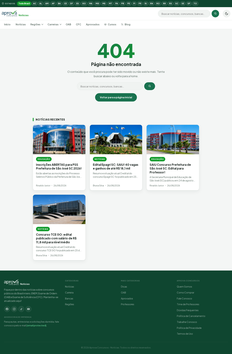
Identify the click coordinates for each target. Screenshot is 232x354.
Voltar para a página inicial (116, 97)
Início (7, 24)
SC (176, 3)
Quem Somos (184, 286)
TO (195, 3)
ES (77, 3)
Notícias (21, 24)
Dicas (124, 286)
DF (71, 3)
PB (122, 3)
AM (46, 3)
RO (158, 3)
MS (103, 3)
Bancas (69, 298)
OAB (68, 24)
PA (116, 3)
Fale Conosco (184, 298)
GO (84, 3)
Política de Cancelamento (191, 316)
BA (59, 3)
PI (134, 3)
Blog (127, 24)
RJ (146, 3)
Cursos (112, 24)
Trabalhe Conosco (187, 322)
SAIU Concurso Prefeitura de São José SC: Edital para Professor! (170, 168)
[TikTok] (21, 309)
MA (90, 3)
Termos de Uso (185, 333)
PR (140, 3)
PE (128, 3)
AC (34, 3)
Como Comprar (185, 292)
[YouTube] (28, 309)
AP (53, 3)
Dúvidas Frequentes (188, 310)
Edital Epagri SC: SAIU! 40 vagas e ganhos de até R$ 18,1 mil (115, 166)
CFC (78, 24)
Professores (127, 304)
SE (183, 3)
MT (110, 3)
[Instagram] (14, 309)
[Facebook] (7, 309)
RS (170, 3)
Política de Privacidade (189, 327)
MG (97, 3)
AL (40, 3)
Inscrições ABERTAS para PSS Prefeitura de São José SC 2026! (59, 166)
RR (164, 3)
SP (189, 3)
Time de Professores (188, 304)
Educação (44, 159)
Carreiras (53, 24)
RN (151, 3)
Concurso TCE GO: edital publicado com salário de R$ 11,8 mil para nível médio (56, 238)
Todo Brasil (24, 3)
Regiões (35, 24)
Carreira (69, 292)
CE (65, 3)
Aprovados (92, 24)
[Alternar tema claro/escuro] (226, 13)
